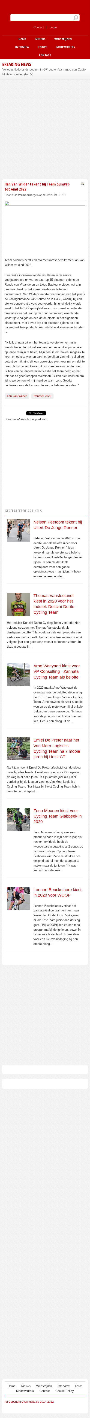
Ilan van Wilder (17, 396)
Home (22, 39)
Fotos (79, 1386)
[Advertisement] (45, 128)
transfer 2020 (42, 396)
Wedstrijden (63, 39)
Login (53, 27)
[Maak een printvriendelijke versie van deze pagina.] (82, 183)
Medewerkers (65, 47)
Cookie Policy (64, 1391)
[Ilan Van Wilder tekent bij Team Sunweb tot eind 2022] (45, 253)
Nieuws (40, 39)
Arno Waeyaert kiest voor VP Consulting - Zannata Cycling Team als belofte (56, 671)
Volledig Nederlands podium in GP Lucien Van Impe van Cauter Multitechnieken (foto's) (44, 72)
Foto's (42, 47)
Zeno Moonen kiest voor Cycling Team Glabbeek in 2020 (57, 816)
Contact (38, 27)
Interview (22, 47)
